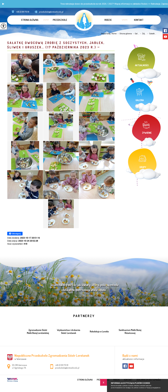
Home (114, 34)
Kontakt (138, 19)
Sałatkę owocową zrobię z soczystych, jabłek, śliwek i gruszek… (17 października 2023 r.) (56, 45)
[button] (3, 4)
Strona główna (29, 19)
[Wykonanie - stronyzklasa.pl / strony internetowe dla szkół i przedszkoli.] (12, 380)
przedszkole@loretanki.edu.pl (51, 11)
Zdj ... (143, 34)
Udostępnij (16, 234)
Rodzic (108, 19)
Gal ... (136, 34)
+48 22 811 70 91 (22, 11)
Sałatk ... (151, 34)
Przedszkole (60, 19)
